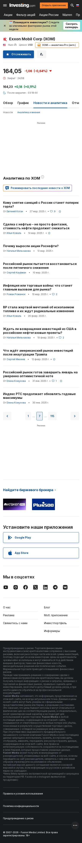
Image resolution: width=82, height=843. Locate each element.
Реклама (8, 615)
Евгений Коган (15, 211)
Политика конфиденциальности (21, 806)
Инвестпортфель (55, 623)
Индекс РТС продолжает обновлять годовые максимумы (39, 396)
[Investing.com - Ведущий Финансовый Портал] (22, 5)
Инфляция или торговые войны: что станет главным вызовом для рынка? (37, 287)
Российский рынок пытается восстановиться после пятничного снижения (40, 266)
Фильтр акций (25, 14)
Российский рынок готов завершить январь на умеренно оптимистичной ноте (40, 374)
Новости (8, 112)
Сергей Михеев (16, 359)
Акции (8, 14)
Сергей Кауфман (16, 272)
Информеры (52, 631)
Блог (47, 607)
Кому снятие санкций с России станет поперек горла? (41, 204)
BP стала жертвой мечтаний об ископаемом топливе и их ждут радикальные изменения (38, 309)
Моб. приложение (56, 615)
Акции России (49, 14)
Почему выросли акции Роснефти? (31, 246)
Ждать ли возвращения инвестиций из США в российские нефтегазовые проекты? (39, 331)
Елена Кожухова (16, 380)
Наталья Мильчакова (19, 250)
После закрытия (16, 92)
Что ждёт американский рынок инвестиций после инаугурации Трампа (38, 352)
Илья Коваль (14, 233)
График (23, 103)
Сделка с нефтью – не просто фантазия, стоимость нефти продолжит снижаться (36, 226)
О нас (6, 607)
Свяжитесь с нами (15, 623)
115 (52, 416)
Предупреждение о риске (18, 818)
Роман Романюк (16, 294)
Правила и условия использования (23, 793)
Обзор (8, 103)
